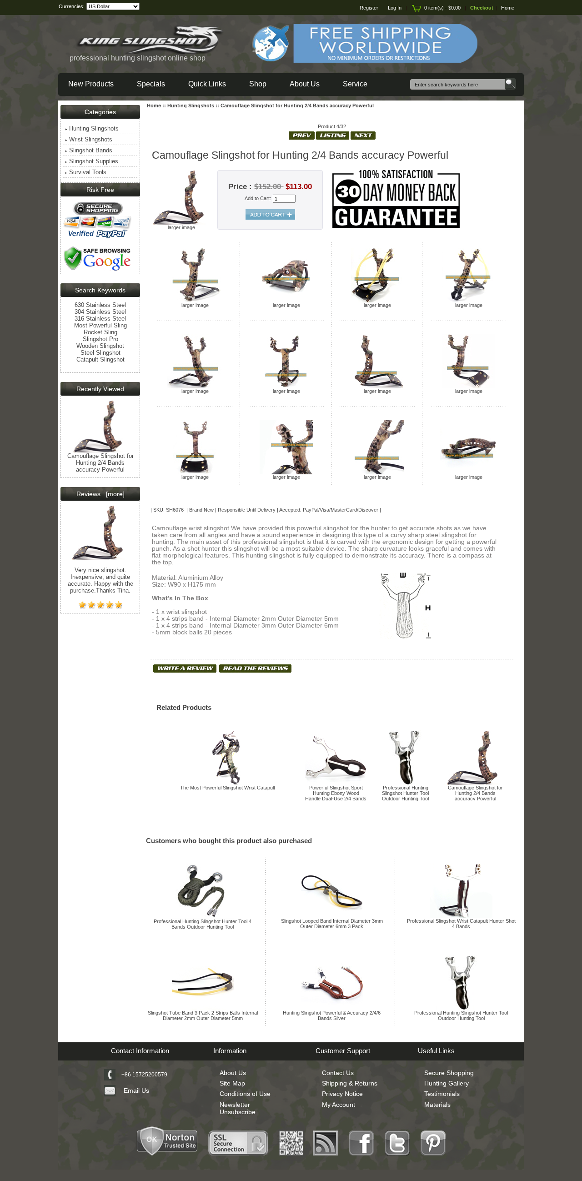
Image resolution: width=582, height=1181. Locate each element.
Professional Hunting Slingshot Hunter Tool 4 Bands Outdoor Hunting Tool (202, 924)
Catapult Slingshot (100, 359)
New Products (91, 84)
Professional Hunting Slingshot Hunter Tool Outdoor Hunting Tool (405, 793)
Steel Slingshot (100, 352)
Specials (151, 84)
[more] (113, 494)
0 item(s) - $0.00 (442, 7)
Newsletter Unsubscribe (238, 1108)
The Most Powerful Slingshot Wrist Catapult (227, 787)
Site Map (232, 1083)
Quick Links (207, 84)
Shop (257, 84)
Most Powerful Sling (100, 325)
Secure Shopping (449, 1072)
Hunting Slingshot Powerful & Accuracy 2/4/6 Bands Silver (332, 1015)
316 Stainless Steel (100, 318)
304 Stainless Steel (100, 311)
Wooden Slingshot (100, 345)
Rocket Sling (100, 332)
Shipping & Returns (349, 1083)
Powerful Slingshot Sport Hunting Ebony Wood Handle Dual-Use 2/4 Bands (335, 793)
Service (355, 84)
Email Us (136, 1090)
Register (369, 7)
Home (507, 7)
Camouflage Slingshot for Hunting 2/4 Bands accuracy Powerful (475, 793)
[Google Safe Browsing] (97, 269)
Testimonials (442, 1093)
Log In (394, 7)
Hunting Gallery (446, 1083)
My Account (338, 1104)
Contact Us (338, 1072)
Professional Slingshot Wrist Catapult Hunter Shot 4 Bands (461, 923)
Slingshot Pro (100, 339)
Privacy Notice (342, 1093)
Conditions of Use (245, 1093)
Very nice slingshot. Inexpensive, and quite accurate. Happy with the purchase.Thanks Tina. (100, 580)
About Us (305, 84)
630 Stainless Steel (100, 305)
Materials (437, 1104)
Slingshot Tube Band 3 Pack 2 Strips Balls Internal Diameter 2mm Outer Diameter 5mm (203, 1015)
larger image (195, 305)
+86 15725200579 (144, 1074)
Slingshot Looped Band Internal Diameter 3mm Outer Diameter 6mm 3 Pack (332, 923)
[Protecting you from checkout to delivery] (97, 237)
